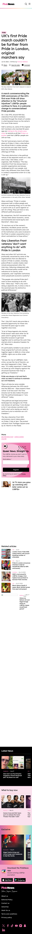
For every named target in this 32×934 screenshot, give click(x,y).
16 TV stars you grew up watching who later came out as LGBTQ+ (21, 485)
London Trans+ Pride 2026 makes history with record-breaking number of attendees (21, 554)
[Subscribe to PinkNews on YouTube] (16, 926)
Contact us (5, 903)
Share (5, 65)
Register (16, 470)
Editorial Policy (6, 900)
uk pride (3, 438)
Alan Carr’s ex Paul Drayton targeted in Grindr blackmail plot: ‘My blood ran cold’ (12, 775)
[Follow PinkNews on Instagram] (21, 926)
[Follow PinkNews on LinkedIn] (4, 930)
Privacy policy (6, 917)
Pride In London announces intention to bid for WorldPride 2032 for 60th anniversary (21, 565)
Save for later (15, 65)
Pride (4, 32)
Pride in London (19, 436)
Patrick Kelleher (22, 62)
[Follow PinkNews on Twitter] (4, 926)
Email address (9, 459)
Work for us (5, 910)
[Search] (26, 4)
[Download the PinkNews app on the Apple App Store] (7, 880)
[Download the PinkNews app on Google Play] (20, 880)
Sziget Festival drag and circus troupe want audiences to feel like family (12, 854)
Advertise (5, 907)
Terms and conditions (9, 914)
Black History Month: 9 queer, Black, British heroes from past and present (21, 587)
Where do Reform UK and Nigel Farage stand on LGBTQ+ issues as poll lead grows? (25, 603)
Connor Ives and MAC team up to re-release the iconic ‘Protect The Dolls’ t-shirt (12, 814)
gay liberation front (7, 436)
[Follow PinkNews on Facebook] (7, 926)
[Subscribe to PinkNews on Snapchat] (25, 926)
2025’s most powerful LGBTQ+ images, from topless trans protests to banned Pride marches (20, 576)
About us (4, 896)
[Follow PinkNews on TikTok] (12, 926)
